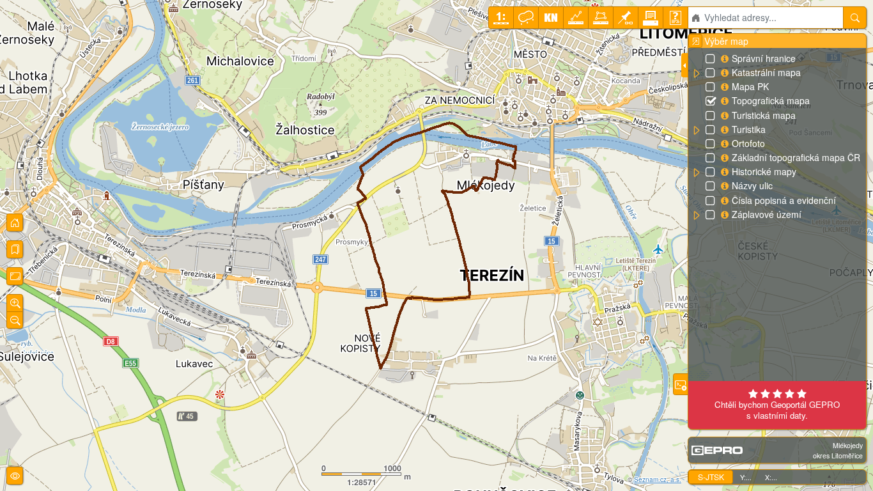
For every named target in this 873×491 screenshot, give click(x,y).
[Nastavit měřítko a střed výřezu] (501, 17)
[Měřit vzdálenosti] (576, 17)
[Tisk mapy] (650, 17)
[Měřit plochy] (601, 17)
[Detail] (14, 276)
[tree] (776, 136)
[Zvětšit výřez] (14, 303)
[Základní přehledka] (14, 222)
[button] (696, 73)
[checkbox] (711, 59)
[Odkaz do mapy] (625, 17)
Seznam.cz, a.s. (657, 479)
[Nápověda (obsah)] (675, 17)
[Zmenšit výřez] (14, 320)
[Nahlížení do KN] (551, 17)
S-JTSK (711, 476)
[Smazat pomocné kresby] (526, 17)
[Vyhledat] (855, 17)
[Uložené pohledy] (14, 249)
